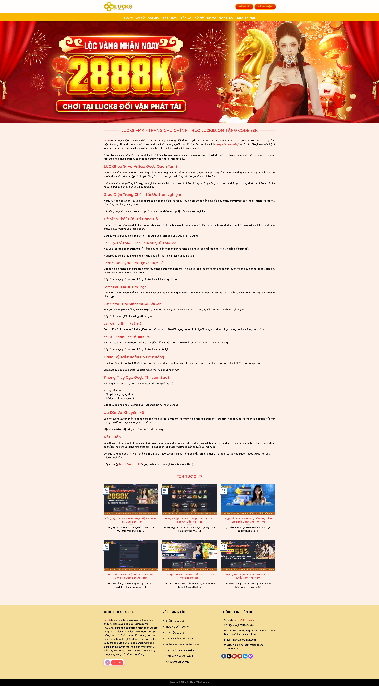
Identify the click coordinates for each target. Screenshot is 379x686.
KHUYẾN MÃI (246, 17)
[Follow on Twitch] (250, 656)
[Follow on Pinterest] (234, 656)
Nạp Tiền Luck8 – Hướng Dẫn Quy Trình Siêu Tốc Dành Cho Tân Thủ (248, 520)
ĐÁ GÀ (211, 17)
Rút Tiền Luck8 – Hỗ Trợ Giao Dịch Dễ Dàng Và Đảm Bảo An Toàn (130, 576)
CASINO (153, 17)
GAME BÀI (226, 17)
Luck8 (107, 620)
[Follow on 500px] (245, 656)
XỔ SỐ (140, 17)
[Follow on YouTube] (239, 656)
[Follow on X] (229, 656)
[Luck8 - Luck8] (118, 7)
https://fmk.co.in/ (244, 620)
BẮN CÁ (185, 17)
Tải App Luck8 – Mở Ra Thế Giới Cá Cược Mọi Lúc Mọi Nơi (189, 576)
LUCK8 (128, 17)
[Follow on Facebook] (223, 656)
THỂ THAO (170, 17)
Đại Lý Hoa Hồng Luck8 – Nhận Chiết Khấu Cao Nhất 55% (248, 576)
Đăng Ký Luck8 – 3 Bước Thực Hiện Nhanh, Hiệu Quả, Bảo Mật (130, 520)
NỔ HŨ (199, 17)
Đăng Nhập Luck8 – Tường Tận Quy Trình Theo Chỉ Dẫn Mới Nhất (189, 520)
